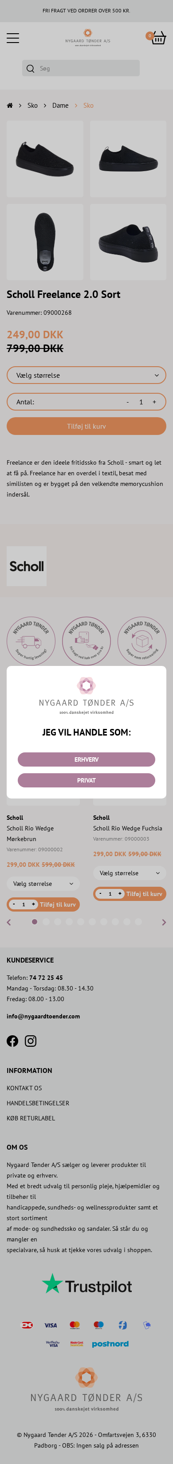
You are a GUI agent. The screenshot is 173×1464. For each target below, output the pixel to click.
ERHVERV (86, 759)
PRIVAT (86, 780)
